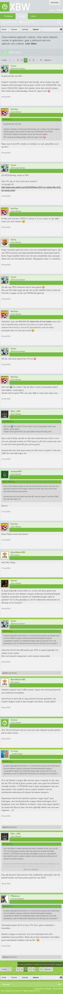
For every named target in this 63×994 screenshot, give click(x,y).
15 (18, 60)
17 (26, 60)
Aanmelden (55, 2)
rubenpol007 (16, 471)
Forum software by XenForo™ (12, 991)
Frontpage (8, 16)
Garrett (14, 581)
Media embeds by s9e (31, 991)
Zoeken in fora (11, 22)
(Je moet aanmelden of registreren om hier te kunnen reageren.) (40, 964)
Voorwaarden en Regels (42, 989)
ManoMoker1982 (18, 552)
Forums (21, 16)
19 (33, 60)
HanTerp (14, 109)
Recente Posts (28, 22)
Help (59, 984)
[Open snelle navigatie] (61, 29)
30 (41, 60)
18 (29, 60)
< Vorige (4, 60)
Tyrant (13, 66)
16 (22, 60)
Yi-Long (14, 751)
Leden (33, 16)
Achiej (13, 240)
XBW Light (6, 984)
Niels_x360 (15, 411)
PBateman (15, 896)
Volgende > (48, 60)
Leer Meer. (31, 43)
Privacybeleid (57, 989)
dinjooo (14, 720)
